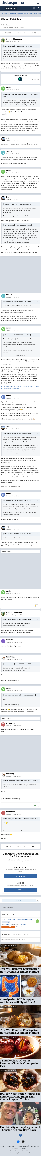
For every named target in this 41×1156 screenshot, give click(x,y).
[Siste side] (38, 33)
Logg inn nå (20, 889)
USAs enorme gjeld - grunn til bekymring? (16, 919)
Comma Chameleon (14, 39)
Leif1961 (9, 640)
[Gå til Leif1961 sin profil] (3, 641)
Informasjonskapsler (19, 1148)
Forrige (8, 33)
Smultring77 (11, 657)
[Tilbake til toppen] (20, 1135)
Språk (2, 1146)
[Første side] (2, 33)
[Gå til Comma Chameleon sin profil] (3, 40)
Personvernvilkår (23, 1146)
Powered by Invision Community (20, 1153)
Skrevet (13, 41)
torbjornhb (10, 723)
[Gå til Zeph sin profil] (3, 139)
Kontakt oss (35, 1146)
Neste (34, 33)
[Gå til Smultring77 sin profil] (3, 658)
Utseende (11, 1146)
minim (7, 46)
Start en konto (20, 876)
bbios (8, 396)
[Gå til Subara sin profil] (3, 153)
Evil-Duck (6, 25)
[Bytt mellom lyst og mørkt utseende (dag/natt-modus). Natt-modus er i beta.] (28, 1148)
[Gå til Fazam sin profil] (37, 921)
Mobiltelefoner (19, 27)
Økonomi (23, 924)
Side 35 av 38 (21, 33)
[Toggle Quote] (4, 46)
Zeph (8, 138)
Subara (9, 151)
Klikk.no (28, 1151)
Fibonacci (6, 924)
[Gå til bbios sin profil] (3, 397)
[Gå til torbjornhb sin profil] (3, 724)
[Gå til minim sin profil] (3, 88)
